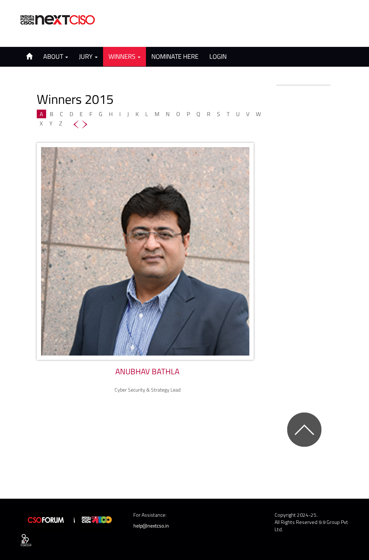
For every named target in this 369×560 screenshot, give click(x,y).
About (54, 56)
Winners (122, 56)
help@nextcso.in (151, 525)
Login (218, 56)
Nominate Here (175, 56)
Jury (86, 56)
